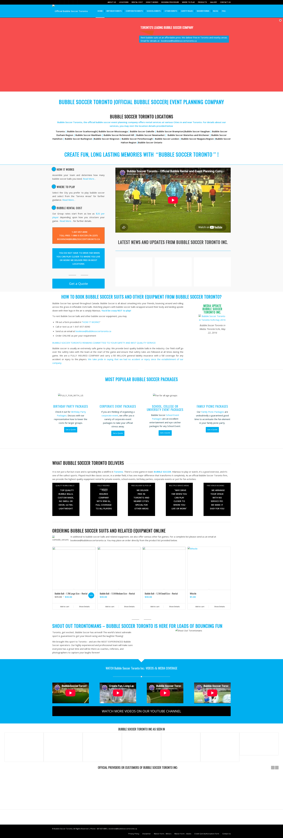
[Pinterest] (71, 2)
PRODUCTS (202, 2)
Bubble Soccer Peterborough (137, 138)
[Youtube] (80, 2)
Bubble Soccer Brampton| (171, 131)
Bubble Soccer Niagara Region (197, 138)
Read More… (89, 178)
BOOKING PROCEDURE (170, 2)
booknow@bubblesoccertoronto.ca (93, 331)
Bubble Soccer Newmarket (150, 135)
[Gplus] (62, 2)
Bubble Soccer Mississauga (113, 131)
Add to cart (64, 606)
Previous (56, 571)
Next (226, 571)
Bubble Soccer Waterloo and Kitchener (188, 135)
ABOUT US (112, 2)
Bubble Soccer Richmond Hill (119, 135)
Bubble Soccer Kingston (106, 138)
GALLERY (213, 2)
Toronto (60, 131)
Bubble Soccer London (167, 138)
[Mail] (75, 2)
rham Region (66, 135)
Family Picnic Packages (213, 411)
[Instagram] (66, 2)
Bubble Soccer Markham (88, 135)
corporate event (110, 415)
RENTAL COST (137, 2)
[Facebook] (57, 2)
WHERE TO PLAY (188, 2)
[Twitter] (53, 2)
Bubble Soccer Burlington (78, 138)
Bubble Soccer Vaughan (197, 131)
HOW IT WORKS (152, 2)
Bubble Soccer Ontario (150, 142)
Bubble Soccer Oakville (142, 131)
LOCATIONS (124, 2)
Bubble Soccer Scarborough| (82, 131)
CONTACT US (225, 2)
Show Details (84, 606)
